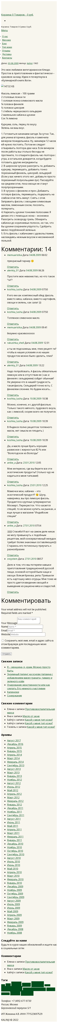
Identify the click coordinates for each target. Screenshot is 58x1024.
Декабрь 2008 (15, 929)
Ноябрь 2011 (14, 811)
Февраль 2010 (15, 879)
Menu (4, 30)
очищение (11, 989)
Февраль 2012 (15, 801)
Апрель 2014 (14, 754)
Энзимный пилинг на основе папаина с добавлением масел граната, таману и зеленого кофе (30, 678)
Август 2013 (14, 769)
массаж (47, 985)
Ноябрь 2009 (14, 890)
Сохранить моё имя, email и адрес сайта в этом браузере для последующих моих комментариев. (27, 644)
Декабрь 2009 (15, 886)
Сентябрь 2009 (15, 897)
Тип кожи (7, 47)
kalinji (30, 63)
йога (8, 985)
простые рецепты (34, 989)
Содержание (14, 695)
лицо (16, 984)
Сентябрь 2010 (15, 854)
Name (4, 626)
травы (15, 993)
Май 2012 (12, 790)
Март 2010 (13, 875)
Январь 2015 (14, 751)
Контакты (7, 58)
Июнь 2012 (13, 786)
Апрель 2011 (14, 829)
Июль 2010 (13, 861)
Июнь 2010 (13, 865)
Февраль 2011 (15, 836)
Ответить (13, 266)
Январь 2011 (14, 840)
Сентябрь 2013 (15, 765)
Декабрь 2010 (15, 843)
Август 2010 (14, 858)
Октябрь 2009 (15, 893)
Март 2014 (13, 758)
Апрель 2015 (14, 747)
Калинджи (13, 692)
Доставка (6, 54)
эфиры (27, 993)
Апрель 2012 (14, 794)
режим (50, 989)
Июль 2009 (13, 904)
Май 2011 (12, 826)
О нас (5, 36)
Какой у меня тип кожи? (39, 719)
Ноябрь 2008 (14, 932)
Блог (4, 43)
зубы (3, 985)
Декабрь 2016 (15, 744)
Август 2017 (14, 740)
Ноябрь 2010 (14, 847)
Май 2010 (12, 868)
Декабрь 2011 (15, 808)
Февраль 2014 (15, 762)
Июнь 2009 (13, 907)
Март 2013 (13, 772)
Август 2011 (14, 818)
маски (26, 985)
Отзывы (6, 50)
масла (37, 984)
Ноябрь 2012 (14, 779)
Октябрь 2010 (15, 851)
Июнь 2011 (13, 822)
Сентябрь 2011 (15, 815)
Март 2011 (13, 833)
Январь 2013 (14, 776)
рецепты (5, 993)
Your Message (9, 623)
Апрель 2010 (14, 872)
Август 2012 (14, 783)
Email (4, 630)
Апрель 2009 (14, 915)
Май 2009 (12, 911)
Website (5, 634)
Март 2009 (13, 918)
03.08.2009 (13, 63)
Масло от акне (31, 716)
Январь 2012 (14, 804)
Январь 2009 (14, 925)
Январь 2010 (14, 883)
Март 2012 (13, 797)
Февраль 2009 (15, 922)
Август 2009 (14, 900)
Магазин (6, 40)
